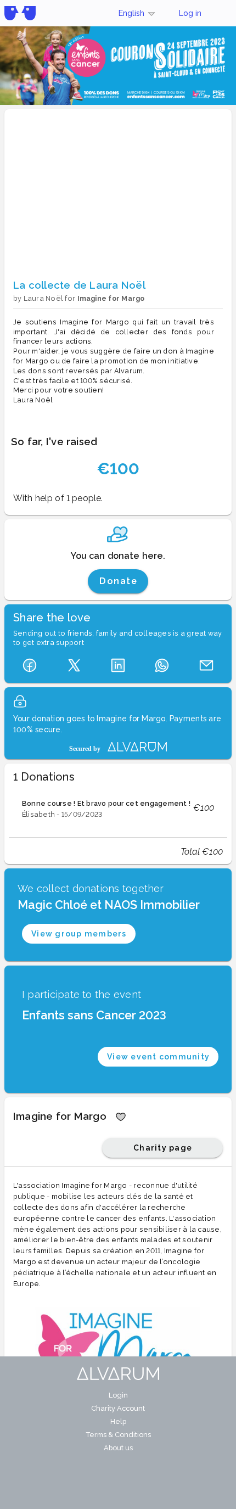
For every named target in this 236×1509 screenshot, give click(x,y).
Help (118, 1421)
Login (118, 1395)
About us (118, 1448)
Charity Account (118, 1408)
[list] (118, 808)
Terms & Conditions (118, 1435)
